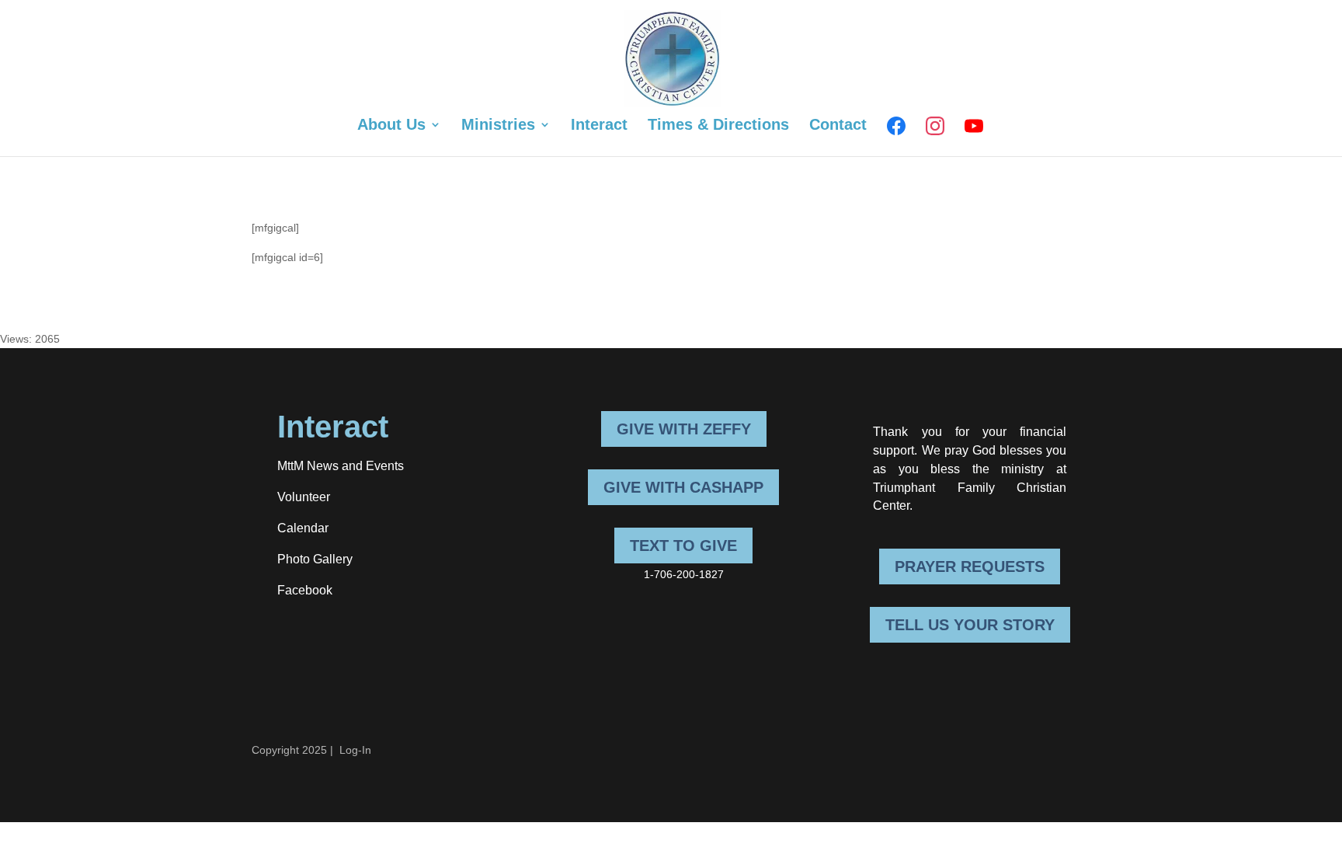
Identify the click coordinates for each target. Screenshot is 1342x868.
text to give (683, 545)
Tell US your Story (970, 624)
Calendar (303, 528)
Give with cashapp (683, 487)
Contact (838, 126)
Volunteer (303, 497)
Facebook (304, 590)
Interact (599, 126)
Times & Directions (718, 126)
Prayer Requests (970, 566)
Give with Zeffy (684, 428)
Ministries (498, 126)
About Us (391, 126)
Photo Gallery (315, 559)
